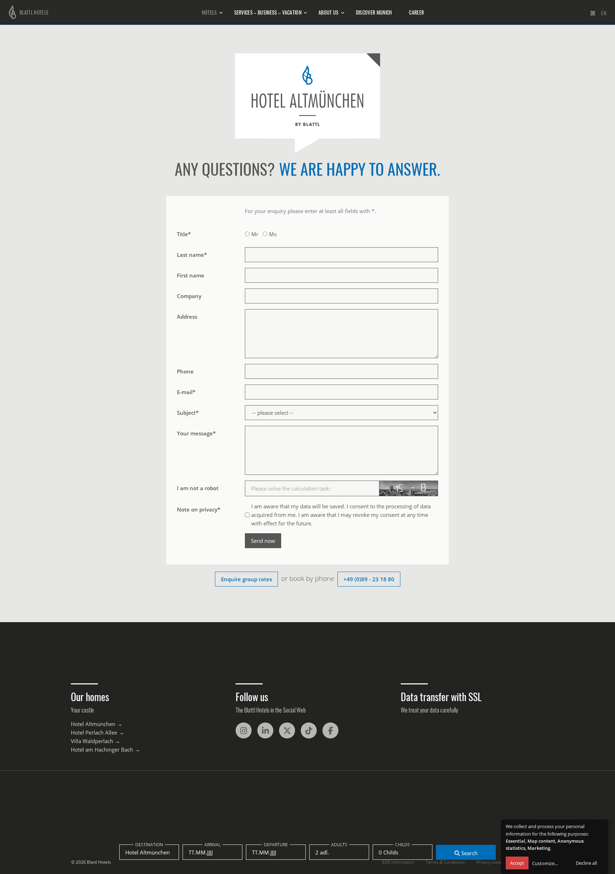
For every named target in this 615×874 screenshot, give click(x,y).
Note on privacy (198, 509)
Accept (517, 863)
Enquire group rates (246, 579)
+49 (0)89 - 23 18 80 (368, 579)
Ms (273, 234)
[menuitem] (209, 12)
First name (190, 275)
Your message (196, 433)
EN (603, 13)
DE (593, 13)
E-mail (186, 392)
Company (189, 296)
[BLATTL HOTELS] (10, 11)
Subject (188, 412)
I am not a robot (198, 488)
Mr (254, 234)
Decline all (586, 863)
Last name (192, 254)
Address (187, 316)
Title (184, 234)
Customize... (545, 863)
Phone (185, 371)
